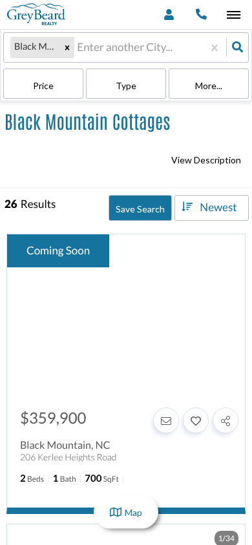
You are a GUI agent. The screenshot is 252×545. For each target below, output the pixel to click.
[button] (67, 47)
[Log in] (169, 14)
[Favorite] (196, 420)
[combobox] (78, 47)
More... (208, 85)
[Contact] (166, 420)
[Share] (225, 420)
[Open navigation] (233, 15)
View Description (206, 159)
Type (126, 85)
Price (43, 85)
